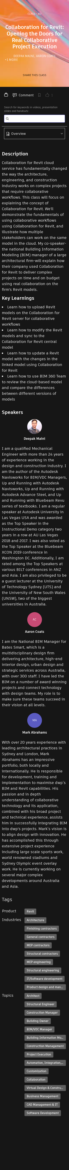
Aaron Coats (46, 56)
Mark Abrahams (34, 732)
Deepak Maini (24, 56)
